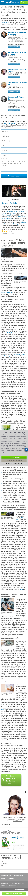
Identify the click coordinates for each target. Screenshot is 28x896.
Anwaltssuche (6, 875)
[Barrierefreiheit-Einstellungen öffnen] (26, 449)
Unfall (2, 710)
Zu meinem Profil (13, 46)
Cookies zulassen (14, 457)
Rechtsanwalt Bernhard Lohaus (17, 70)
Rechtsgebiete (18, 875)
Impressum (5, 883)
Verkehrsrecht (5, 22)
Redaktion (13, 885)
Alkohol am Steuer (11, 211)
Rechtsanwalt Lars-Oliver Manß (17, 53)
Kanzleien (11, 879)
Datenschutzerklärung (18, 883)
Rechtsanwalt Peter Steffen (17, 84)
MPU (13, 213)
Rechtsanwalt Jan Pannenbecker (17, 33)
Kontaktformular (17, 821)
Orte (3, 879)
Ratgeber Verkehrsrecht (12, 203)
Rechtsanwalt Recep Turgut (16, 98)
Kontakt (4, 885)
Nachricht (4, 159)
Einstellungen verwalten (14, 460)
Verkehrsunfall (6, 215)
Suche (25, 2)
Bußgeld (9, 333)
